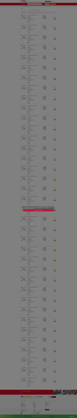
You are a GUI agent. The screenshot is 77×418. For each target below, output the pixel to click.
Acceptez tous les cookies (38, 210)
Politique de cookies (26, 208)
